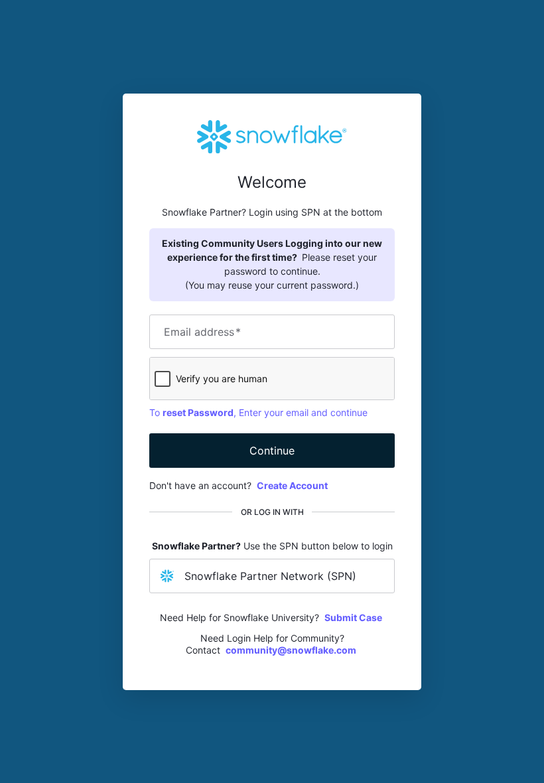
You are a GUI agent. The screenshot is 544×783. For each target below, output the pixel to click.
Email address (202, 332)
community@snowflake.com (291, 650)
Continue (272, 450)
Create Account (292, 485)
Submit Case (353, 617)
